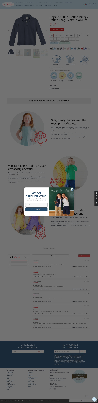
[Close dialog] (72, 189)
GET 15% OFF (36, 209)
